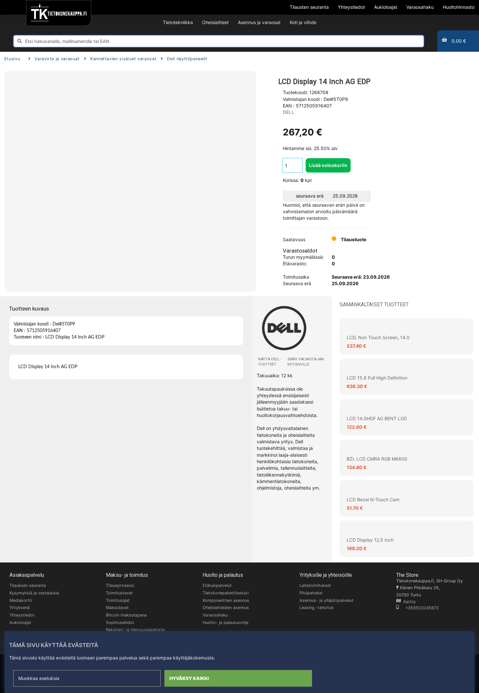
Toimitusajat (118, 600)
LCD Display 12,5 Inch (370, 540)
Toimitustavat (119, 592)
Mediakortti (20, 600)
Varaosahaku (215, 615)
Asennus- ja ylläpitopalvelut (326, 600)
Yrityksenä (19, 607)
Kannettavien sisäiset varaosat (123, 58)
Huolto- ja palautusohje (225, 622)
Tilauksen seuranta (27, 585)
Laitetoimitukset (315, 585)
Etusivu (12, 58)
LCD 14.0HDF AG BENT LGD (377, 418)
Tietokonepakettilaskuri (226, 592)
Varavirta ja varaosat (57, 58)
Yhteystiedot (22, 615)
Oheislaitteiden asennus (226, 607)
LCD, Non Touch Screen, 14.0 (378, 337)
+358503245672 (419, 607)
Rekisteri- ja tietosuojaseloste (135, 629)
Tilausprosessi (120, 585)
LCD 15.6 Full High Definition (377, 378)
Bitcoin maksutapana (126, 615)
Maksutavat (117, 607)
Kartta (408, 601)
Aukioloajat (20, 622)
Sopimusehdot (120, 622)
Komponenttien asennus (226, 600)
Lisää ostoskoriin (328, 165)
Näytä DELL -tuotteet (270, 362)
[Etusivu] (58, 13)
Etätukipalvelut (217, 585)
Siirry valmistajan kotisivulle (305, 362)
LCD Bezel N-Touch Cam (373, 499)
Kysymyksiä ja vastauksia (34, 592)
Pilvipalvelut (311, 592)
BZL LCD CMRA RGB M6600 (377, 459)
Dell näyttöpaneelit (187, 58)
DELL (288, 112)
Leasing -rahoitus (316, 607)
